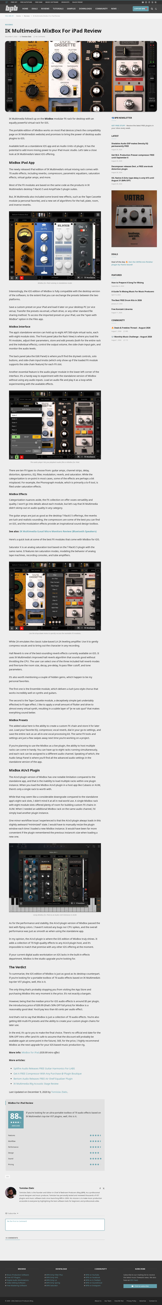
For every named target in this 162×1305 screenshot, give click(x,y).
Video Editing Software (16, 1283)
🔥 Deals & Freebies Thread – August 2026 (130, 328)
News (114, 8)
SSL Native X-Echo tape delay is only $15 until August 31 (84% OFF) (132, 179)
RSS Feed (134, 1280)
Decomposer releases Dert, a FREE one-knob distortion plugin (132, 167)
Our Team (107, 1301)
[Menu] (6, 2)
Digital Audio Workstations (18, 1280)
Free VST (14, 2)
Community (101, 8)
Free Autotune (26, 2)
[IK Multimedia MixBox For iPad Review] (81, 76)
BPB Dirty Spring (53, 1283)
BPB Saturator (52, 1285)
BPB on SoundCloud (94, 1283)
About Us (98, 1301)
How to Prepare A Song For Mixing (127, 282)
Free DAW (38, 2)
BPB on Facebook (93, 1277)
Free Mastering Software (17, 1285)
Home (25, 8)
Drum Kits (65, 2)
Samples (71, 8)
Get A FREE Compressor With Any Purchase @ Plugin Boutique (48, 1073)
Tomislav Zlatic (26, 37)
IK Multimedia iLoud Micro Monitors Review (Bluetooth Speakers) (58, 531)
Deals (35, 8)
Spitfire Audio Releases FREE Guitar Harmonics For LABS (44, 1068)
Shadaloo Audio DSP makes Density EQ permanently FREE (129, 144)
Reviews (45, 8)
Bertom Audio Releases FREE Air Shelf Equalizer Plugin (43, 1078)
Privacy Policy (131, 1301)
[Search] (151, 8)
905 (126, 331)
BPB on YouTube (92, 1275)
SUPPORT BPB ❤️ (140, 9)
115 (126, 340)
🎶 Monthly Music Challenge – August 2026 (131, 337)
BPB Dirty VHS (52, 1277)
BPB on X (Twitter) (93, 1280)
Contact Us (153, 1301)
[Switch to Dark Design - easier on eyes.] (156, 9)
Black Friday (77, 2)
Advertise (142, 1301)
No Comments (40, 37)
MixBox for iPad (30, 1052)
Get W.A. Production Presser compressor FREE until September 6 (132, 156)
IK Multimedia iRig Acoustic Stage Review (36, 1083)
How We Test (119, 1301)
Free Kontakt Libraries (122, 309)
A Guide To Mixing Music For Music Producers (132, 291)
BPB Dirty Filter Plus (54, 1275)
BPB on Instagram (93, 1285)
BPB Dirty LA (51, 1280)
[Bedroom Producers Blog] (11, 8)
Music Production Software (18, 1275)
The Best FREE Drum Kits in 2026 (126, 300)
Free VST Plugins (13, 1277)
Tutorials (58, 8)
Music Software (51, 2)
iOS (7, 1176)
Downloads (85, 8)
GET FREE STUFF (118, 125)
